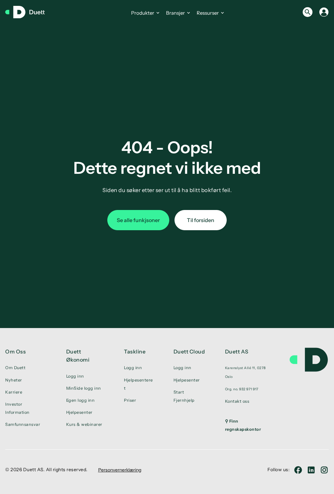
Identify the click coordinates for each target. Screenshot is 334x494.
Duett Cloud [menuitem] (189, 351)
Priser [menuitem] (130, 400)
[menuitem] (249, 372)
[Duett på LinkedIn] (311, 469)
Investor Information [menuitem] (17, 408)
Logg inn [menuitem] (75, 376)
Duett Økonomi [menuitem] (78, 355)
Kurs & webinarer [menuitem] (84, 424)
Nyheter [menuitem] (13, 380)
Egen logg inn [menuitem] (80, 400)
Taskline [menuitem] (134, 351)
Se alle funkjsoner (138, 220)
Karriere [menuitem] (13, 392)
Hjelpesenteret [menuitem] (138, 384)
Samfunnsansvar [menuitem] (22, 424)
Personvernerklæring (119, 470)
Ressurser (208, 13)
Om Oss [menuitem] (15, 351)
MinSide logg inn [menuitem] (83, 388)
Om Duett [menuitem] (15, 367)
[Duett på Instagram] (324, 469)
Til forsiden (200, 220)
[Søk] (307, 12)
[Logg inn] (324, 12)
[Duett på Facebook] (298, 469)
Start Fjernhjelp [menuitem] (184, 396)
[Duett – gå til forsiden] (28, 12)
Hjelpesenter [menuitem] (79, 412)
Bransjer (175, 13)
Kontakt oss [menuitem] (237, 401)
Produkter (142, 13)
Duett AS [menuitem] (237, 351)
